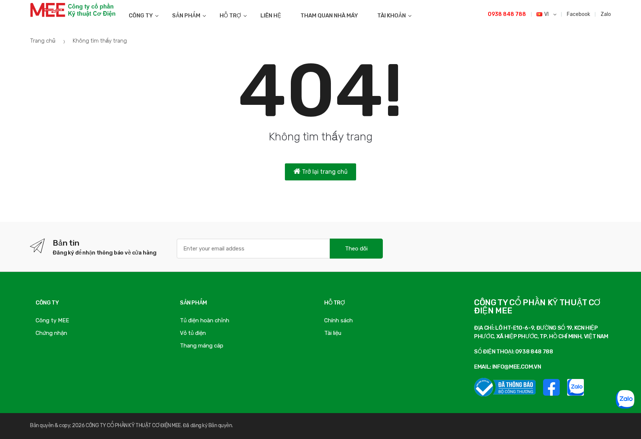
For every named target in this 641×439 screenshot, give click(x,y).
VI (547, 14)
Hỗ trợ (230, 15)
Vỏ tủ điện (193, 333)
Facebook (578, 14)
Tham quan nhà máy (329, 15)
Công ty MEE (52, 320)
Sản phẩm (186, 15)
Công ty (141, 15)
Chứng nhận (51, 333)
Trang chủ (42, 40)
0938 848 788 (507, 14)
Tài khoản (391, 15)
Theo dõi (356, 248)
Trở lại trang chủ (324, 171)
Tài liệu (332, 333)
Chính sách (338, 320)
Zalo (606, 14)
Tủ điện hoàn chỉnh (204, 320)
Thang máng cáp (201, 345)
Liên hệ (270, 15)
